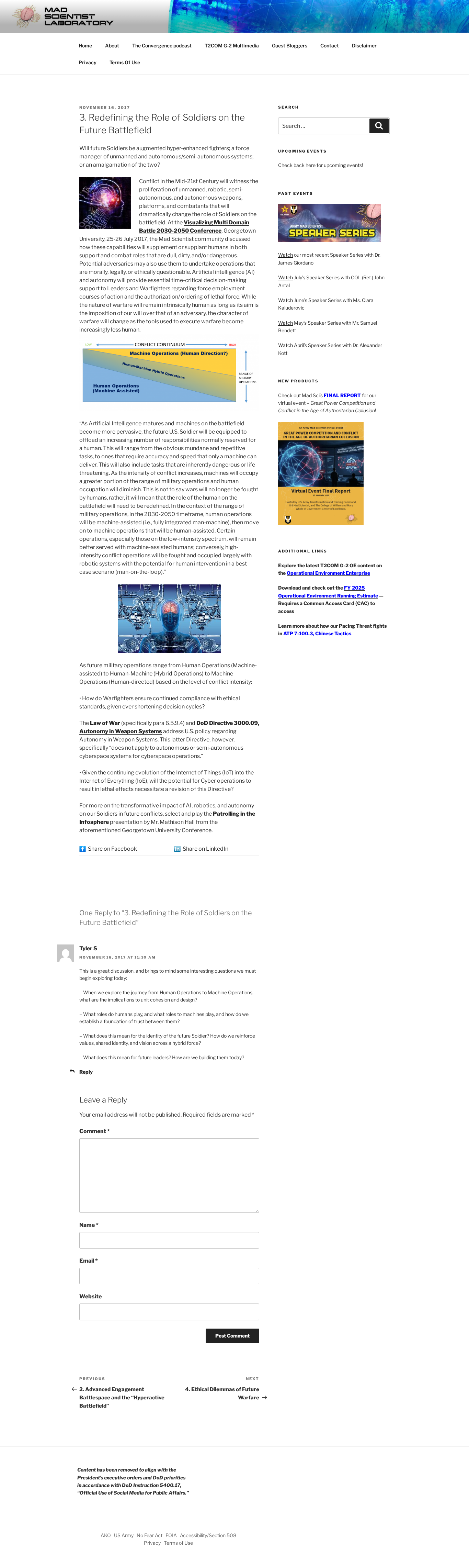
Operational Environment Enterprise (328, 573)
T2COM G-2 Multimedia (232, 45)
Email (88, 1260)
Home (85, 45)
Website (90, 1296)
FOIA (171, 1535)
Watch (285, 255)
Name (89, 1225)
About (112, 45)
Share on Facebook (112, 849)
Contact (329, 45)
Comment (94, 1131)
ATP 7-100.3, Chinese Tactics (317, 633)
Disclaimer (364, 45)
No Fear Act (149, 1535)
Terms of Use (178, 1543)
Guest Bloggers (289, 45)
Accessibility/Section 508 (208, 1535)
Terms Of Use (125, 62)
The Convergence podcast (162, 45)
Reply (86, 1072)
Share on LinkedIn (205, 849)
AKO (106, 1535)
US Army (124, 1535)
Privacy (87, 62)
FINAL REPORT (342, 395)
